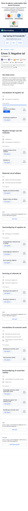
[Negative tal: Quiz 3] (14, 67)
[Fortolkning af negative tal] (4, 65)
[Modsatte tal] (8, 65)
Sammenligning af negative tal (14, 227)
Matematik (6, 49)
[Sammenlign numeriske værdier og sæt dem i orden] (8, 67)
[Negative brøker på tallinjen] (12, 65)
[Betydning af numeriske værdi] (4, 67)
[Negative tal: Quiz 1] (14, 65)
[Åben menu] (26, 30)
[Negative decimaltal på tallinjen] (10, 65)
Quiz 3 (3, 422)
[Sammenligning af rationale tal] (18, 65)
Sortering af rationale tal (11, 273)
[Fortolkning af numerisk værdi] (12, 67)
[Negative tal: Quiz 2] (2, 67)
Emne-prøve (4, 437)
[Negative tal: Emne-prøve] (16, 67)
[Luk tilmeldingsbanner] (25, 35)
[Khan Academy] (7, 30)
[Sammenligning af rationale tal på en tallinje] (16, 65)
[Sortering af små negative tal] (22, 65)
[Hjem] (1, 49)
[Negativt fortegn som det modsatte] (6, 65)
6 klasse (12, 49)
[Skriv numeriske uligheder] (20, 65)
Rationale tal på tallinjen (11, 173)
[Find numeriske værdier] (6, 67)
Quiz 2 (3, 312)
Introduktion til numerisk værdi (14, 327)
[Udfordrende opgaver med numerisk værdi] (10, 67)
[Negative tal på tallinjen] (2, 65)
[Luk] (26, 1)
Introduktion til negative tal (13, 93)
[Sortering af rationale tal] (24, 65)
